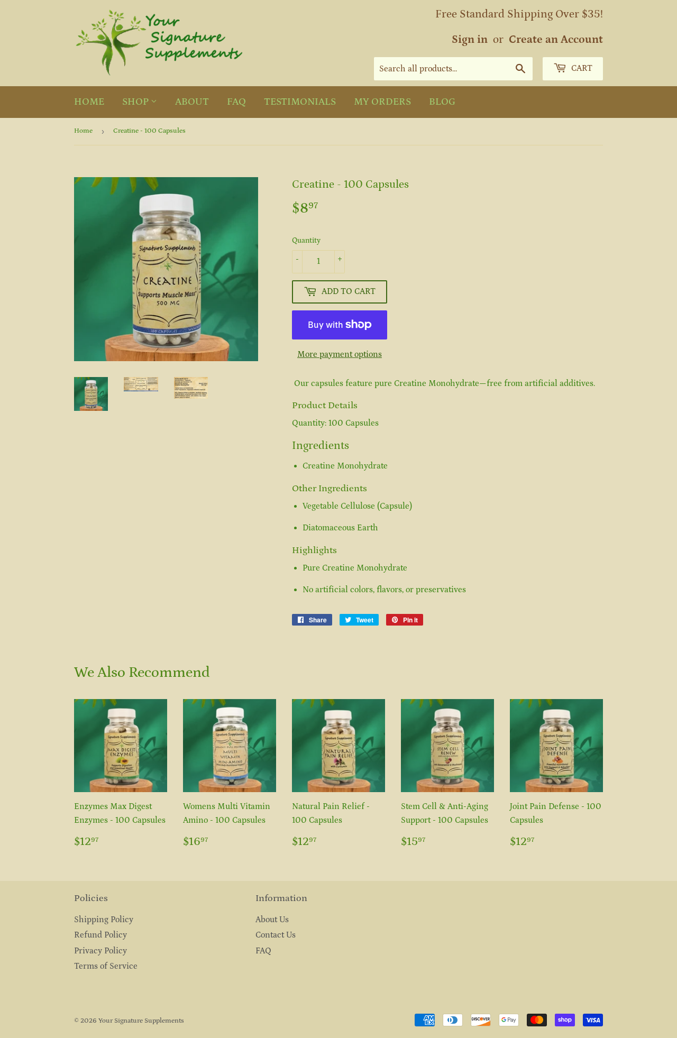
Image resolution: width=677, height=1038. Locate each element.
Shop (136, 101)
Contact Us (275, 935)
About (192, 101)
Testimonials (300, 101)
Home (89, 101)
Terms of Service (106, 966)
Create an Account (556, 39)
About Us (272, 919)
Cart (580, 68)
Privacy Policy (100, 951)
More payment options (339, 354)
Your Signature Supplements (141, 1021)
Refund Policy (100, 935)
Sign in (470, 39)
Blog (442, 101)
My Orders (382, 101)
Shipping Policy (103, 919)
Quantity (306, 240)
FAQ (236, 101)
